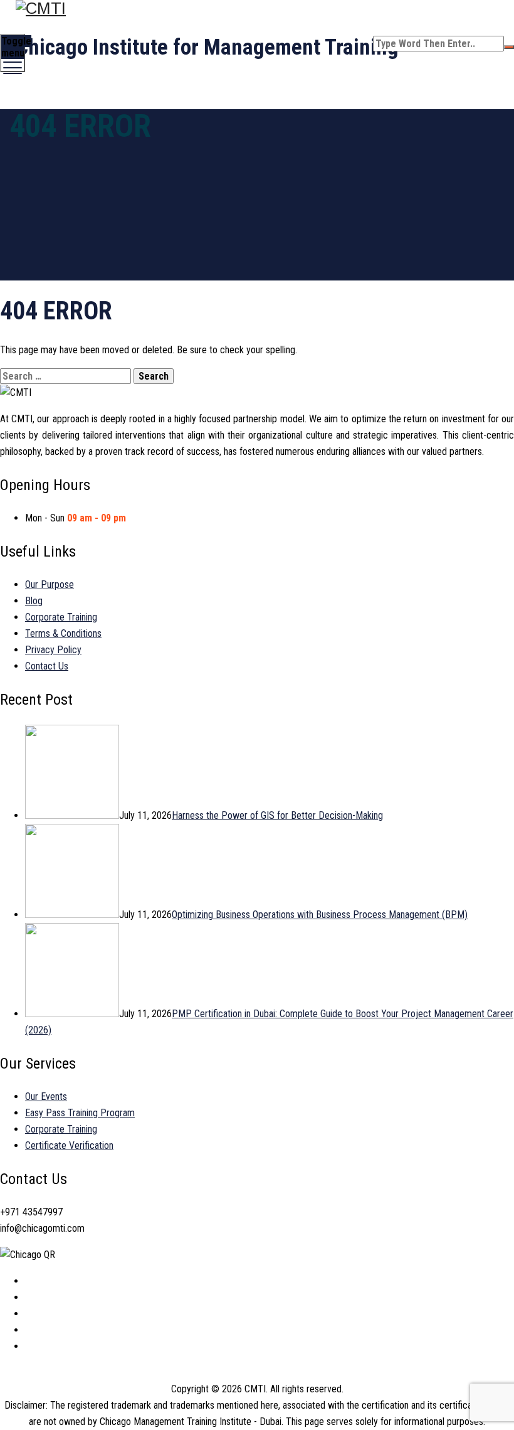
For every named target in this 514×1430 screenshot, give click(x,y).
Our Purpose (49, 584)
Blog (34, 601)
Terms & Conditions (63, 633)
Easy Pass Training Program (80, 1113)
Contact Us (46, 666)
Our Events (46, 1096)
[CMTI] (255, 8)
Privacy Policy (53, 650)
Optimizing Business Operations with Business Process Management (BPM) (320, 914)
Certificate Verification (69, 1145)
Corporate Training (61, 617)
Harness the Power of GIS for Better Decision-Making (277, 815)
